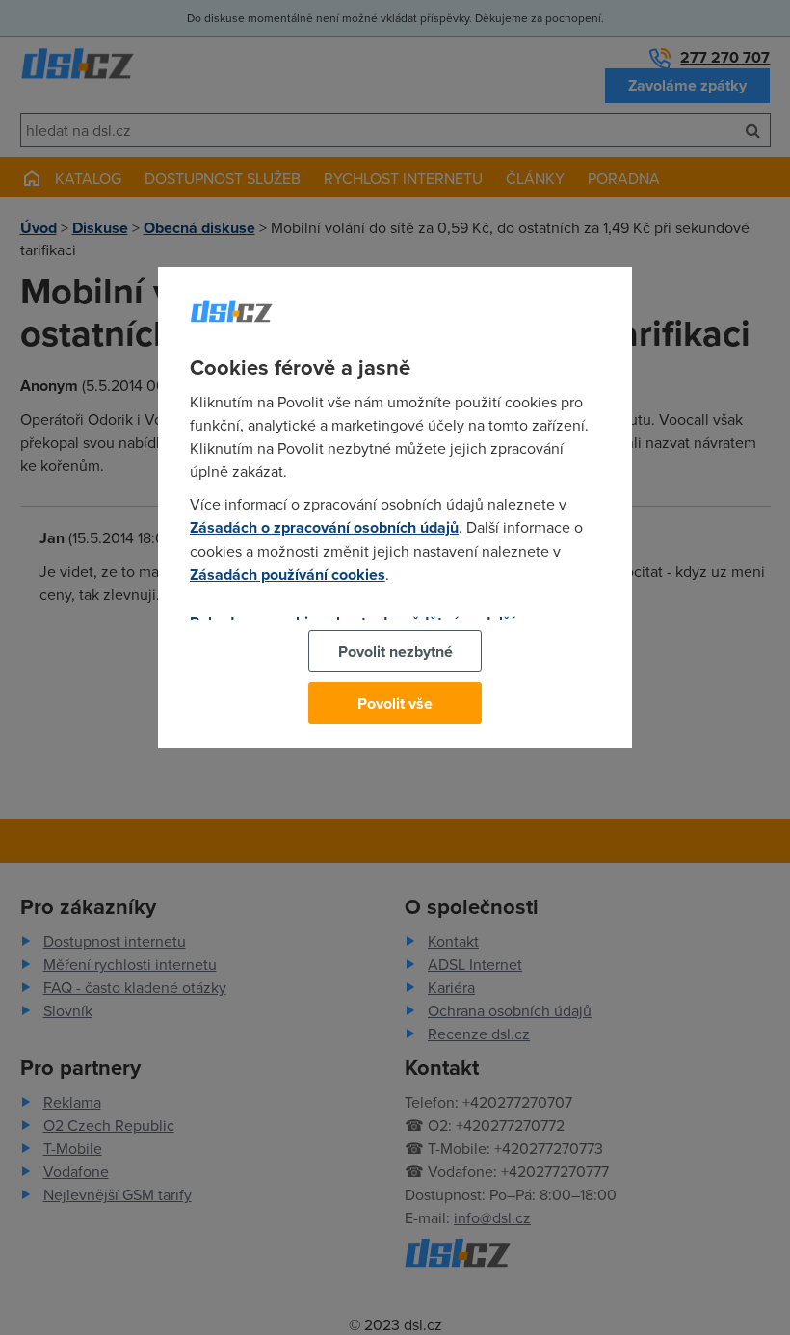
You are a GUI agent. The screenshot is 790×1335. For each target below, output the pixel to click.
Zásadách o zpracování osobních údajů (324, 527)
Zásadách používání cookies (287, 574)
